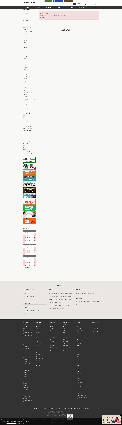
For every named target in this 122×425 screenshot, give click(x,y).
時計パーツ (25, 398)
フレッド (78, 376)
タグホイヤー (25, 359)
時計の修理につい (27, 297)
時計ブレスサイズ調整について (29, 296)
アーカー (78, 332)
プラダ (37, 352)
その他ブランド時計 (26, 396)
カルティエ (25, 326)
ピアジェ (24, 372)
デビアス (78, 365)
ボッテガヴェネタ (39, 356)
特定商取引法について (78, 408)
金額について (26, 293)
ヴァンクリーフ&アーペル (27, 335)
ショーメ (78, 356)
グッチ (24, 344)
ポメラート (78, 380)
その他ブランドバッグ (40, 363)
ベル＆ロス (25, 383)
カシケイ (78, 339)
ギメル (78, 345)
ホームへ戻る (42, 17)
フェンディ (38, 350)
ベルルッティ (38, 354)
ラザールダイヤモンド (80, 389)
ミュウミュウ (38, 360)
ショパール (25, 352)
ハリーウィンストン (26, 370)
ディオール (38, 347)
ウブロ (24, 337)
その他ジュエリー (95, 343)
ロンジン (24, 394)
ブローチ (93, 336)
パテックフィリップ (26, 366)
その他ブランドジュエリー (81, 395)
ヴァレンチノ (38, 332)
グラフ (78, 350)
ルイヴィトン (25, 391)
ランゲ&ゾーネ (25, 387)
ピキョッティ (79, 369)
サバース (78, 352)
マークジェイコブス (39, 358)
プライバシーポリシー (68, 408)
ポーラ (78, 378)
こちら (34, 314)
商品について (26, 294)
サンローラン (38, 343)
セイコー (24, 355)
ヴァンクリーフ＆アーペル (81, 326)
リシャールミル (25, 389)
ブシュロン (78, 371)
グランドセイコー (26, 346)
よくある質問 (43, 408)
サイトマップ (58, 408)
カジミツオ (78, 341)
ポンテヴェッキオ (80, 382)
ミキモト (78, 384)
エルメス (24, 339)
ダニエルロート (25, 361)
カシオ (24, 342)
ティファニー (25, 365)
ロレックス (25, 324)
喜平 (92, 338)
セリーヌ (37, 345)
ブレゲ (24, 381)
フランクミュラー (26, 376)
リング (93, 326)
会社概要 (87, 408)
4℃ (77, 388)
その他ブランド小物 (66, 347)
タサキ (78, 360)
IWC (23, 330)
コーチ (37, 339)
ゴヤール (37, 341)
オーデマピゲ (25, 340)
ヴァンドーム (79, 334)
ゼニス (24, 357)
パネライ (24, 368)
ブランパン (25, 378)
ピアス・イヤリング (95, 331)
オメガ (24, 328)
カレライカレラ (79, 343)
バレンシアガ (52, 337)
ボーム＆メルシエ (26, 385)
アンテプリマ (38, 330)
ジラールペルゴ (25, 353)
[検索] (74, 4)
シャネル (24, 350)
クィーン (78, 347)
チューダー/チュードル (27, 363)
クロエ (37, 337)
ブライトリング (25, 374)
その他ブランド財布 (53, 347)
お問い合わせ (50, 408)
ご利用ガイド (81, 294)
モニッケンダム (79, 386)
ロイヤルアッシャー (80, 393)
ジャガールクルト (26, 348)
